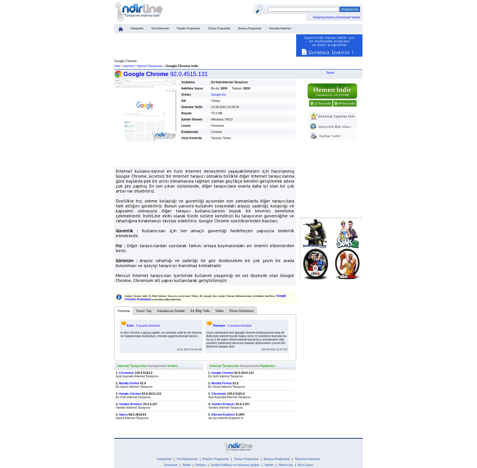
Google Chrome (130, 393)
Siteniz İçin (285, 465)
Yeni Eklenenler (160, 28)
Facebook (170, 465)
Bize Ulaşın (305, 465)
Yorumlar (123, 311)
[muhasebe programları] (329, 55)
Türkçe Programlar (219, 28)
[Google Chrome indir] (332, 98)
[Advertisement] (205, 45)
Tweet (330, 73)
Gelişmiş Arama (324, 17)
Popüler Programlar (188, 28)
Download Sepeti (348, 17)
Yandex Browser (130, 404)
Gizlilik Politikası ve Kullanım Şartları (235, 465)
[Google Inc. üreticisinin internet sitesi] (332, 129)
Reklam (201, 465)
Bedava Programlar (249, 28)
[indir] (139, 21)
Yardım (269, 465)
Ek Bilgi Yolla (200, 311)
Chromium (126, 373)
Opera (123, 414)
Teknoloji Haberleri (280, 28)
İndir (117, 66)
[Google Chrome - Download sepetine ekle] (332, 120)
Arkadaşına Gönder (171, 311)
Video (219, 311)
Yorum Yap (143, 311)
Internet (128, 66)
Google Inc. (219, 94)
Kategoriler (137, 28)
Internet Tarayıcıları (149, 66)
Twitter (186, 465)
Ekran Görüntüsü (241, 311)
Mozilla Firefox (129, 383)
